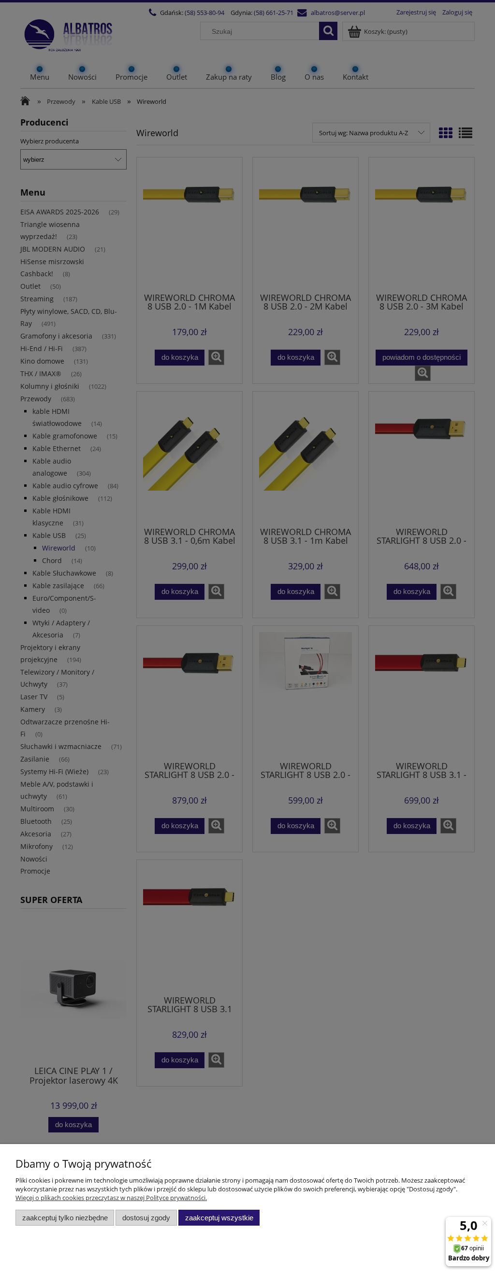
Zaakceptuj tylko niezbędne (65, 1218)
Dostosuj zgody (146, 1218)
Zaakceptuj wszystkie (219, 1218)
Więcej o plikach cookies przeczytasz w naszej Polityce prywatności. (111, 1197)
